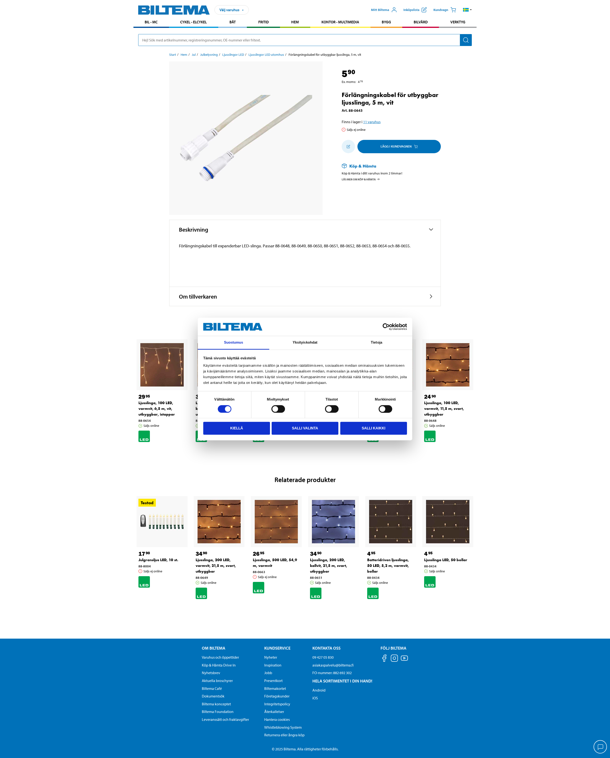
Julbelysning (209, 54)
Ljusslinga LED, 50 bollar (445, 559)
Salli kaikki (373, 428)
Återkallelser (274, 711)
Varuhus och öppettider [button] (220, 657)
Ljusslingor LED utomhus (266, 54)
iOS (315, 698)
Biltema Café (212, 688)
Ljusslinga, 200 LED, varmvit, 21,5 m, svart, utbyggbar (216, 565)
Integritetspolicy (277, 704)
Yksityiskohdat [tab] (305, 343)
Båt (232, 22)
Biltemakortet (275, 688)
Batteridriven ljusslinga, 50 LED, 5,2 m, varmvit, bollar (388, 565)
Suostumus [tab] (233, 343)
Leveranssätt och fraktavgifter (225, 719)
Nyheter (270, 657)
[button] (467, 9)
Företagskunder (277, 696)
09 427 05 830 (323, 657)
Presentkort (273, 680)
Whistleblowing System (283, 727)
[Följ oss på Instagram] (394, 659)
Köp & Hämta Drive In (219, 665)
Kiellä (236, 428)
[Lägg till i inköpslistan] (348, 146)
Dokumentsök (213, 696)
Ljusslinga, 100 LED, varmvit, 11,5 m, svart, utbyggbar (444, 408)
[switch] (278, 409)
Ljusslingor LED (233, 54)
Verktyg (457, 22)
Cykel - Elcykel (193, 22)
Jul (194, 54)
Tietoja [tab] (376, 343)
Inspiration (272, 665)
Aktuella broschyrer (217, 680)
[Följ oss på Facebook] (384, 659)
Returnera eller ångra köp (284, 735)
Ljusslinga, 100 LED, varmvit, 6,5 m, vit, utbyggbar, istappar (156, 408)
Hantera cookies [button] (277, 719)
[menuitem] (151, 22)
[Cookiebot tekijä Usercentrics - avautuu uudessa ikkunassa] (386, 326)
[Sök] (466, 40)
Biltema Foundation (218, 711)
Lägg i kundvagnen (396, 146)
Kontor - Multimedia (340, 22)
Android (318, 690)
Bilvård (421, 22)
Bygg (386, 22)
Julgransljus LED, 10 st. (158, 559)
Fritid (263, 22)
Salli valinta (305, 428)
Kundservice (277, 648)
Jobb (268, 672)
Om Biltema (213, 648)
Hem (295, 22)
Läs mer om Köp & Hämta (359, 179)
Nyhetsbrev (211, 672)
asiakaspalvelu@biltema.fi (333, 665)
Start (172, 54)
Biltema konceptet (216, 704)
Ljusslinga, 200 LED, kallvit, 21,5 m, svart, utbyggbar (328, 565)
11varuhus (372, 121)
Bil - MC (151, 22)
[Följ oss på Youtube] (404, 660)
